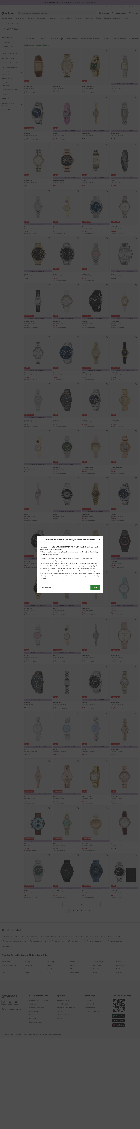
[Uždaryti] (99, 539)
